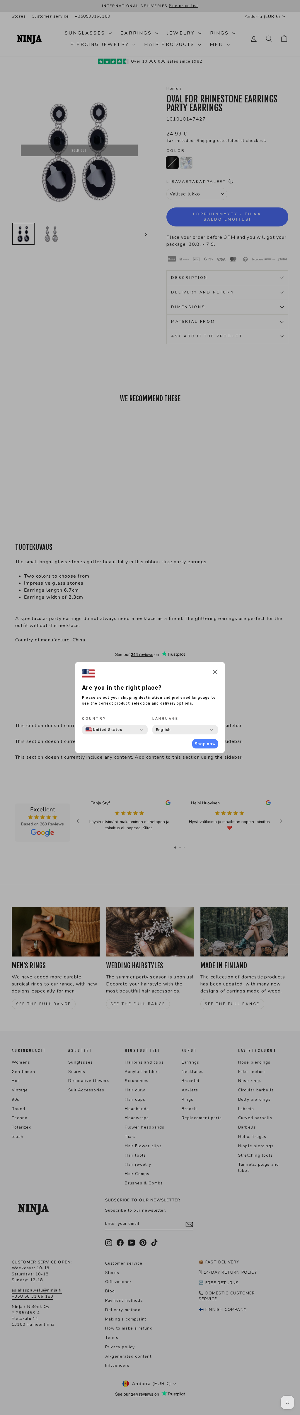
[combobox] (104, 730)
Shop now (205, 743)
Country (94, 719)
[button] (215, 673)
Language (165, 719)
